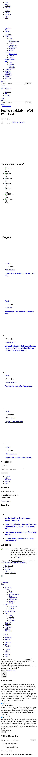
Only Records (9, 566)
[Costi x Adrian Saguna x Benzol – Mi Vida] (21, 251)
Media (7, 52)
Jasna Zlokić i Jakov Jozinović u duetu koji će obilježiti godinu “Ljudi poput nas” (20, 526)
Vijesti (7, 36)
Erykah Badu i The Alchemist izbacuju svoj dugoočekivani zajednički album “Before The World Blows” (20, 348)
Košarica (11, 64)
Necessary (6, 704)
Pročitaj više (11, 670)
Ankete (7, 4)
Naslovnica (8, 35)
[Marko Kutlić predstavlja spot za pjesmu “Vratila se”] (21, 511)
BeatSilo (7, 567)
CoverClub (8, 69)
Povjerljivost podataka (19, 562)
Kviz (6, 2)
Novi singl (12, 48)
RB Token (8, 78)
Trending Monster (10, 573)
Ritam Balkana (17, 561)
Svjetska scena (13, 45)
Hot (6, 30)
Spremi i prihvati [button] (6, 730)
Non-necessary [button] (5, 716)
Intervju (11, 40)
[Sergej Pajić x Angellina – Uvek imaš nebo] (21, 288)
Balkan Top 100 (10, 59)
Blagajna (11, 66)
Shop (6, 61)
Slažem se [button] (4, 670)
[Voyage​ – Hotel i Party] (21, 399)
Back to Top (4, 582)
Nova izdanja (13, 47)
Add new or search (7, 740)
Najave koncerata (14, 41)
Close (2, 584)
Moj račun (12, 68)
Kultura (11, 43)
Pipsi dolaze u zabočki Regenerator (19, 386)
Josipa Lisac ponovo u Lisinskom (18, 457)
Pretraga (28, 83)
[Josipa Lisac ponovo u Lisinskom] (21, 435)
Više (19, 557)
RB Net (7, 76)
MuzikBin (8, 569)
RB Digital (8, 73)
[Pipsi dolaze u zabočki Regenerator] (21, 363)
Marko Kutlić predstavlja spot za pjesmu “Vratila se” (18, 519)
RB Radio (8, 71)
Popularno (8, 28)
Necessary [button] (4, 702)
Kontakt (7, 7)
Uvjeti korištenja (6, 562)
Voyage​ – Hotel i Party (14, 422)
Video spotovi (13, 54)
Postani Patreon (5, 501)
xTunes (7, 571)
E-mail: (3, 469)
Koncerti (11, 57)
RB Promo (8, 75)
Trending (7, 31)
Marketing (8, 6)
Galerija (11, 50)
